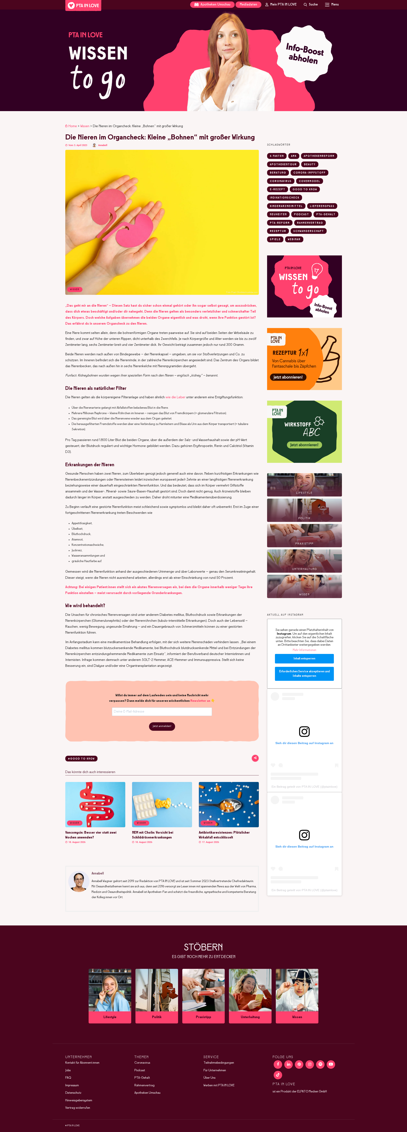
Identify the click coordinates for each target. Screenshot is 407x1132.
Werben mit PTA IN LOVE (219, 1085)
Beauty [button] (310, 165)
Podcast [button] (301, 215)
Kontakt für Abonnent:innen (82, 1063)
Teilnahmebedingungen (219, 1063)
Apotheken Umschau (215, 4)
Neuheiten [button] (278, 215)
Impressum (72, 1085)
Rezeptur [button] (278, 231)
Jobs (68, 1070)
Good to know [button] (305, 190)
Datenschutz (73, 1093)
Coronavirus (142, 1063)
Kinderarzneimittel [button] (286, 206)
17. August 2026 (210, 842)
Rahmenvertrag (144, 1085)
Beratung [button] (278, 173)
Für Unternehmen (215, 1070)
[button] (203, 60)
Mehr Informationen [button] (304, 650)
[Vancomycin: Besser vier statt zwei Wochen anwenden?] (95, 826)
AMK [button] (294, 156)
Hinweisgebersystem (78, 1100)
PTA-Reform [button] (280, 223)
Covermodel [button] (309, 181)
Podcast (139, 1070)
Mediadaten (248, 4)
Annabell (102, 145)
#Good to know (81, 759)
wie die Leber (175, 397)
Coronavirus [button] (281, 181)
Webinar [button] (294, 240)
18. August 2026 (76, 842)
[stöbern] (110, 996)
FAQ (68, 1078)
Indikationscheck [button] (284, 198)
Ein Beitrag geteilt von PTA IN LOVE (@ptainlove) (304, 786)
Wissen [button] (74, 823)
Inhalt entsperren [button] (304, 658)
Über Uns (209, 1078)
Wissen (84, 126)
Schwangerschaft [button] (308, 231)
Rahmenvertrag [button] (310, 223)
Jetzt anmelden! (162, 726)
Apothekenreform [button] (319, 156)
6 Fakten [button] (277, 156)
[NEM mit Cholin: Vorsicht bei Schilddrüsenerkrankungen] (162, 826)
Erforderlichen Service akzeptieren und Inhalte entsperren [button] (304, 673)
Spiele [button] (275, 240)
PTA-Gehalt (142, 1078)
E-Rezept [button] (277, 190)
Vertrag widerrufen (77, 1108)
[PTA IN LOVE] (83, 5)
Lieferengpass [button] (322, 206)
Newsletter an (200, 700)
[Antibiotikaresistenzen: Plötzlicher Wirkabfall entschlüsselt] (229, 826)
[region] (203, 60)
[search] (311, 4)
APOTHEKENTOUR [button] (283, 165)
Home (72, 126)
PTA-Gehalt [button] (326, 215)
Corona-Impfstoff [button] (309, 173)
